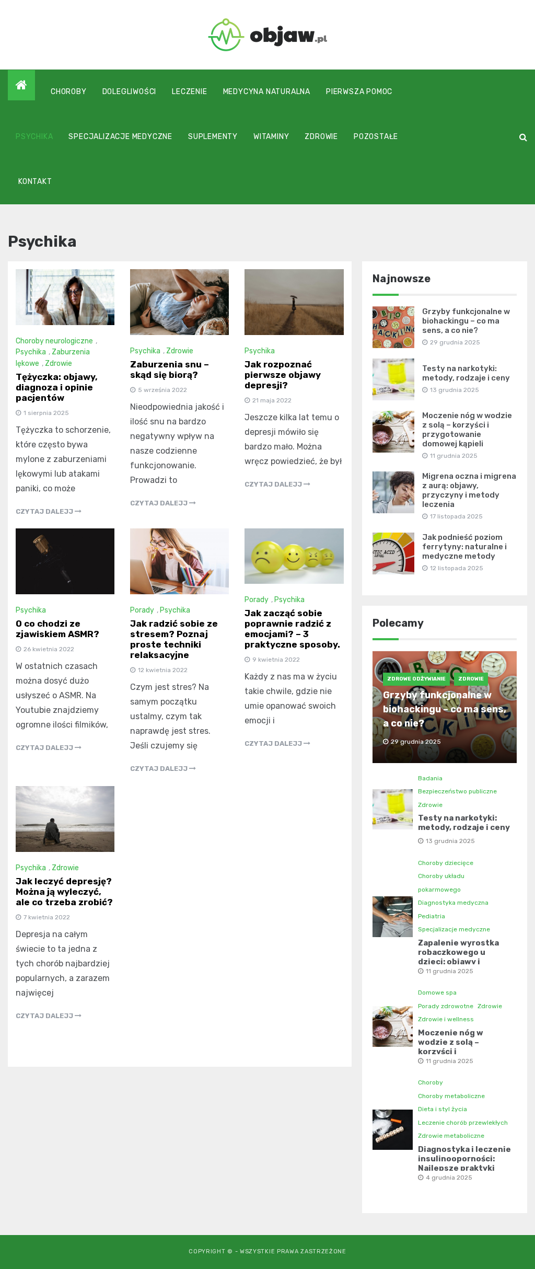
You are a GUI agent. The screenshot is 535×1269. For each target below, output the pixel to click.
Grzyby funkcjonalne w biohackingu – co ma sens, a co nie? (466, 321)
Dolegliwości (129, 91)
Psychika (34, 136)
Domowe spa (437, 992)
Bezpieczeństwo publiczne (457, 791)
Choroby (69, 91)
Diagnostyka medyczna (453, 902)
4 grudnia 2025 (449, 1177)
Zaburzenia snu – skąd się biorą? (169, 369)
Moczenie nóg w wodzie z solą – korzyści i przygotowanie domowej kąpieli (467, 429)
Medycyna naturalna (266, 91)
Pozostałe (376, 136)
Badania (430, 778)
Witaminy (271, 136)
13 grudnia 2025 (450, 841)
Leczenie (189, 91)
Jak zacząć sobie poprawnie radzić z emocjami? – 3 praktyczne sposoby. (292, 629)
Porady (142, 610)
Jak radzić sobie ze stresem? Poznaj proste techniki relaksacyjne (174, 639)
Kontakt (35, 181)
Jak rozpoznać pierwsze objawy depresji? (283, 374)
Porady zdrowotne (445, 1006)
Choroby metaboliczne (451, 1096)
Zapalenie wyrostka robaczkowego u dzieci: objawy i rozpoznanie (458, 957)
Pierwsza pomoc (359, 91)
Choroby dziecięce (445, 863)
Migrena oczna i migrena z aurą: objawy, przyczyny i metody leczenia (469, 490)
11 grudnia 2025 (449, 971)
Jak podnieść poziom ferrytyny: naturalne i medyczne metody (464, 547)
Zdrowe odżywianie (416, 679)
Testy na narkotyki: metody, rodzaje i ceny (466, 373)
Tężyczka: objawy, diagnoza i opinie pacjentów (57, 387)
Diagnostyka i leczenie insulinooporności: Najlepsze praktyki (464, 1159)
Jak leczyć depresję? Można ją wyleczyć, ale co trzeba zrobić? (64, 891)
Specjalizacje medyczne (120, 136)
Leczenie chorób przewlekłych (463, 1122)
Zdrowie (321, 136)
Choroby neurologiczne (54, 341)
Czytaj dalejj (45, 511)
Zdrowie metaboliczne (451, 1135)
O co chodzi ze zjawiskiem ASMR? (57, 628)
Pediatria (431, 916)
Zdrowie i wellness (446, 1019)
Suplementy (213, 136)
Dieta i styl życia (442, 1109)
